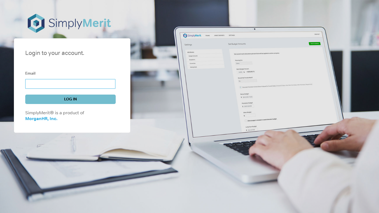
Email (30, 73)
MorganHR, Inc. (41, 118)
